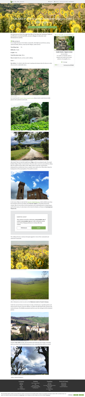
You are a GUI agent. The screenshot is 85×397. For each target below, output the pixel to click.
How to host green (35, 385)
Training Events (35, 387)
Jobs (21, 385)
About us (21, 383)
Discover (49, 387)
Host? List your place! (64, 1)
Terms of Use (63, 383)
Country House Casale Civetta (27, 98)
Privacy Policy (63, 384)
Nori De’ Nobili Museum (34, 202)
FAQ (35, 384)
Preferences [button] (48, 395)
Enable (38, 228)
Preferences (24, 228)
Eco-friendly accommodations (65, 35)
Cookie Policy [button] (22, 395)
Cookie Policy (63, 385)
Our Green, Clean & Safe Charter (49, 385)
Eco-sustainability (49, 389)
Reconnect (22, 1)
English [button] (50, 1)
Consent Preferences (64, 386)
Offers (18, 1)
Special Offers (49, 386)
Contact (21, 387)
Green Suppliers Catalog (35, 386)
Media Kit (21, 384)
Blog (15, 1)
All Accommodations (42, 27)
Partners (21, 386)
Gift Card (57, 1)
